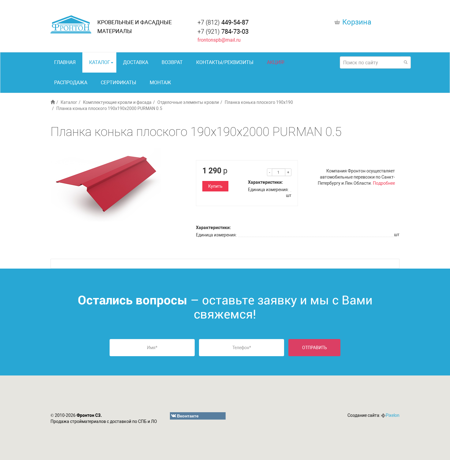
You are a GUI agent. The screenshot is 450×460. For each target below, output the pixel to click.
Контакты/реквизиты (224, 62)
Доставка (135, 62)
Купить (215, 186)
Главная (65, 62)
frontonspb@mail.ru (219, 40)
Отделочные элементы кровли (188, 102)
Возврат (172, 62)
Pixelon (392, 415)
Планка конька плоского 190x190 (259, 102)
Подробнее (384, 183)
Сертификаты (118, 82)
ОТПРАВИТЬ (314, 347)
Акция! (275, 62)
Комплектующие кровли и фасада (117, 102)
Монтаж (160, 82)
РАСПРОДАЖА (70, 82)
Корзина (356, 22)
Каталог (99, 62)
